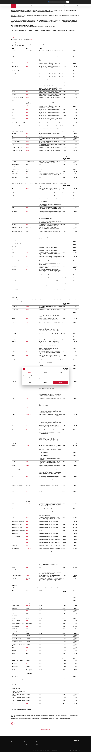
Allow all (60, 382)
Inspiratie (35, 5)
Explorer (13, 723)
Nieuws (37, 741)
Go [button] (67, 1)
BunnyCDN (28, 605)
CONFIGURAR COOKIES (45, 729)
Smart (27, 425)
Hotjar (27, 211)
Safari (12, 724)
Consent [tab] (29, 372)
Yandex (27, 91)
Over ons (68, 5)
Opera (12, 726)
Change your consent (15, 37)
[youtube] (76, 740)
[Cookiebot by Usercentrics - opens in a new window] (63, 369)
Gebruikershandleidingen (27, 743)
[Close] (70, 2)
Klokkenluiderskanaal (54, 750)
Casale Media (28, 408)
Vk (26, 173)
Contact (73, 5)
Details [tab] (45, 372)
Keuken (19, 5)
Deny (30, 382)
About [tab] (61, 372)
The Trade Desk (28, 548)
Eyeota (27, 118)
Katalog (63, 5)
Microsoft (27, 188)
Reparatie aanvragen (15, 741)
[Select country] (79, 5)
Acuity (27, 391)
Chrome (12, 722)
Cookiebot (32, 39)
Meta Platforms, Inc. (29, 314)
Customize (45, 382)
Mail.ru (27, 133)
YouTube (27, 54)
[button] (57, 2)
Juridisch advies (35, 750)
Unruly (27, 328)
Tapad (27, 536)
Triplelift (27, 445)
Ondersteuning (29, 5)
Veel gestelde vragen (26, 744)
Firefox (12, 721)
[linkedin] (78, 740)
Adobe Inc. (28, 429)
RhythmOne (28, 326)
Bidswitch (27, 517)
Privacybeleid (42, 750)
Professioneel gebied (26, 746)
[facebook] (75, 740)
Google (27, 56)
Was (23, 5)
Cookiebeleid (47, 750)
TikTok (27, 73)
